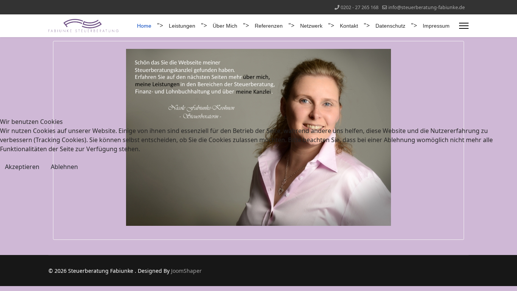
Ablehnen (64, 167)
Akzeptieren (22, 167)
